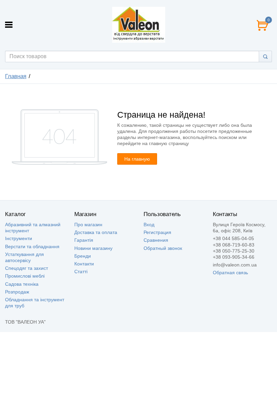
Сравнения (156, 240)
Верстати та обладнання (32, 246)
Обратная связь (230, 272)
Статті (80, 271)
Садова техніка (22, 284)
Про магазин (88, 224)
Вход (149, 224)
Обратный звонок (163, 248)
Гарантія (83, 240)
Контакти (84, 263)
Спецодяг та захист (26, 268)
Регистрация (157, 232)
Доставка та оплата (95, 232)
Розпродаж (17, 292)
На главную (137, 159)
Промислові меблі (25, 276)
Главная (15, 76)
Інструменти (18, 238)
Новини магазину (93, 248)
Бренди (82, 256)
